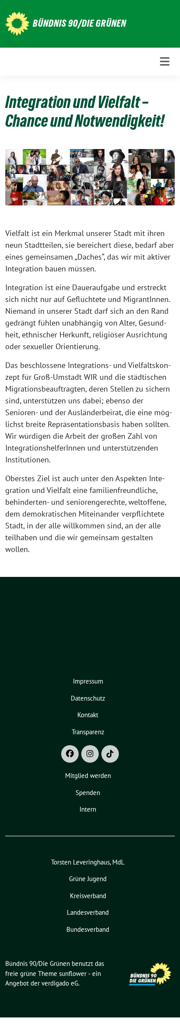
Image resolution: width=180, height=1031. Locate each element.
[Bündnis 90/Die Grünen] (17, 23)
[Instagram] (90, 754)
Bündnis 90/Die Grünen (79, 23)
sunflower (73, 973)
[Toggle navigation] (165, 61)
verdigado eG (60, 983)
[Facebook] (70, 754)
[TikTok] (110, 754)
